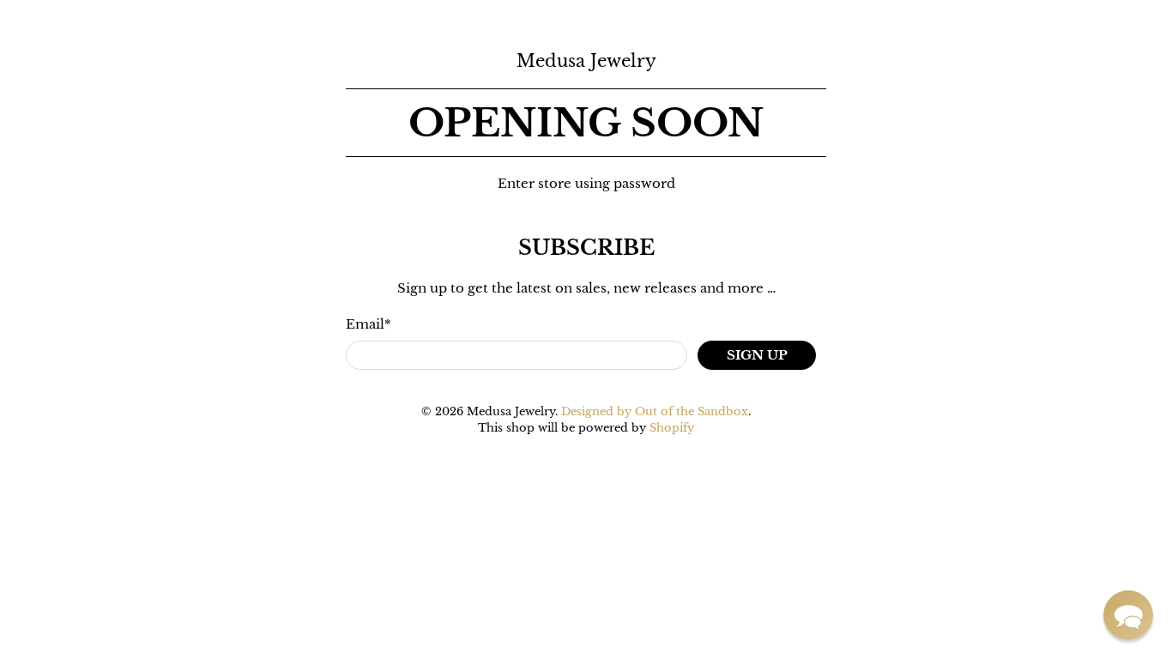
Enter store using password (586, 183)
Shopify (671, 427)
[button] (1128, 615)
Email (368, 324)
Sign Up (757, 355)
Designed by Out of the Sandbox (654, 411)
